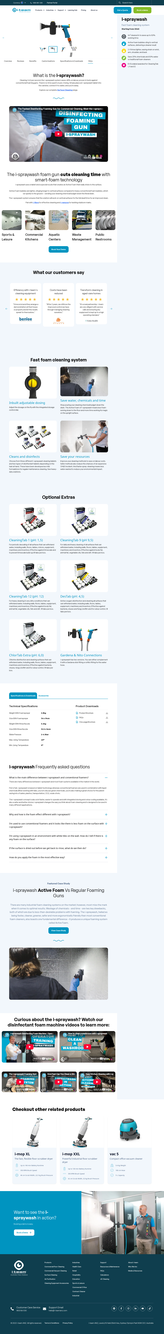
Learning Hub (72, 10)
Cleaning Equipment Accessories (57, 1283)
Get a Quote (122, 10)
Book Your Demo (58, 249)
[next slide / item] (112, 38)
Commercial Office (79, 1287)
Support (103, 1262)
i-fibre (36, 202)
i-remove (64, 202)
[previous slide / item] (4, 38)
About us (94, 10)
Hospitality (76, 1275)
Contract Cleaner (78, 1291)
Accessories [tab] (43, 695)
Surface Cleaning (64, 90)
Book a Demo (22, 1232)
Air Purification (50, 1279)
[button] (42, 49)
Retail (74, 1271)
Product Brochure (86, 713)
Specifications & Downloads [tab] (23, 696)
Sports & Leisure (78, 1283)
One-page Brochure (87, 722)
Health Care (76, 1267)
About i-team (133, 1262)
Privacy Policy (68, 1323)
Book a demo (142, 10)
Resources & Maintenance (109, 1267)
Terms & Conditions (51, 1323)
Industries (76, 1262)
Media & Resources (135, 1271)
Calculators (104, 1275)
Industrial (75, 1296)
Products (48, 1262)
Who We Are (132, 1267)
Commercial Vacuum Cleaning (56, 1271)
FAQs (81, 717)
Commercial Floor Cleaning (54, 1267)
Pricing (83, 10)
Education (76, 1279)
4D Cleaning (104, 1279)
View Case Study (58, 930)
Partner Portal (52, 3)
